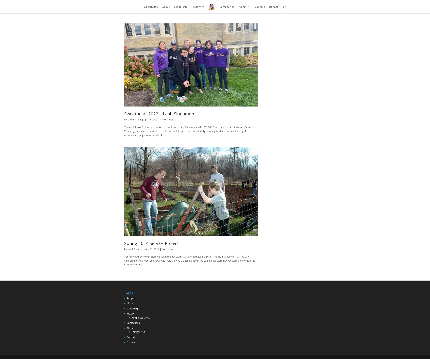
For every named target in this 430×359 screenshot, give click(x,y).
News (163, 119)
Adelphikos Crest (141, 317)
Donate (273, 7)
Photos (172, 119)
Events (165, 249)
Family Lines (138, 331)
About (166, 7)
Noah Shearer (135, 249)
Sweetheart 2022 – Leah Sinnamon (159, 114)
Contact (260, 7)
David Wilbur (134, 119)
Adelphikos (151, 7)
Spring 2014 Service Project (151, 243)
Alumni (243, 7)
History (196, 7)
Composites (227, 7)
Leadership (180, 7)
